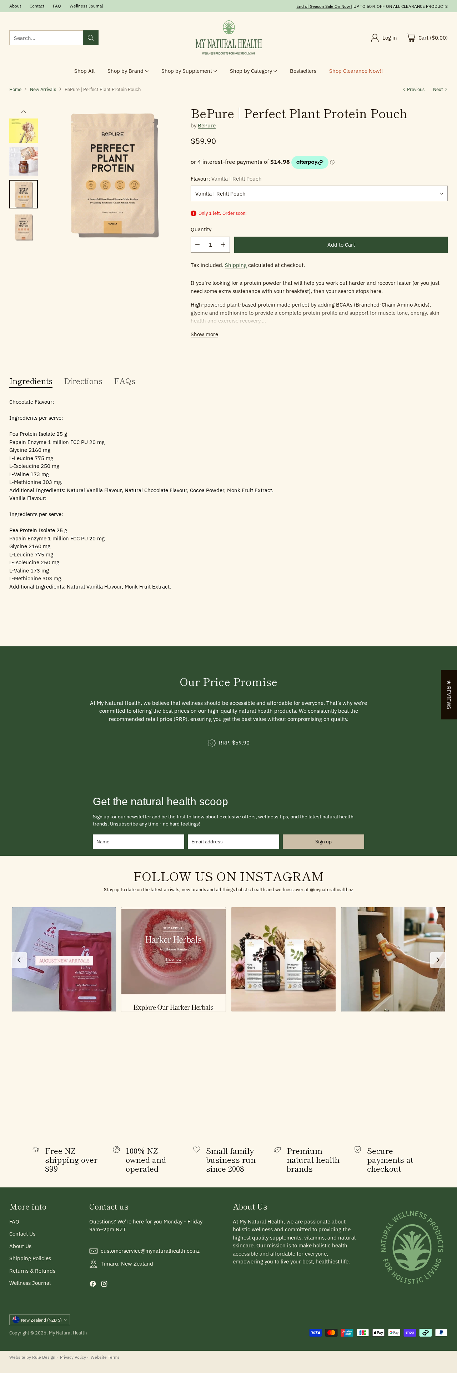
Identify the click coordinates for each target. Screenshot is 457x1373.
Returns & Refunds (32, 1270)
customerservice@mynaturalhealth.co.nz (150, 1250)
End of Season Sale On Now (323, 6)
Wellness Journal (30, 1282)
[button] (64, 959)
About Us (20, 1246)
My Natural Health (68, 1332)
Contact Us (22, 1233)
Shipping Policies (30, 1258)
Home (15, 89)
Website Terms (105, 1357)
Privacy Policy (73, 1357)
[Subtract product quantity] (197, 244)
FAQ (14, 1221)
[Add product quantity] (223, 244)
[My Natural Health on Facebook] (93, 1285)
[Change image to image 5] (23, 227)
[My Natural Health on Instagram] (104, 1285)
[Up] (23, 112)
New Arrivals (43, 89)
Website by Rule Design (32, 1357)
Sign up (323, 841)
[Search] (91, 37)
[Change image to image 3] (23, 161)
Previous (416, 89)
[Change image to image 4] (23, 194)
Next (438, 89)
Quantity (201, 229)
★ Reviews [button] (449, 694)
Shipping (236, 265)
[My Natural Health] (228, 38)
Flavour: (226, 178)
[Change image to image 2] (23, 128)
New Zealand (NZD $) (41, 1320)
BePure (207, 125)
